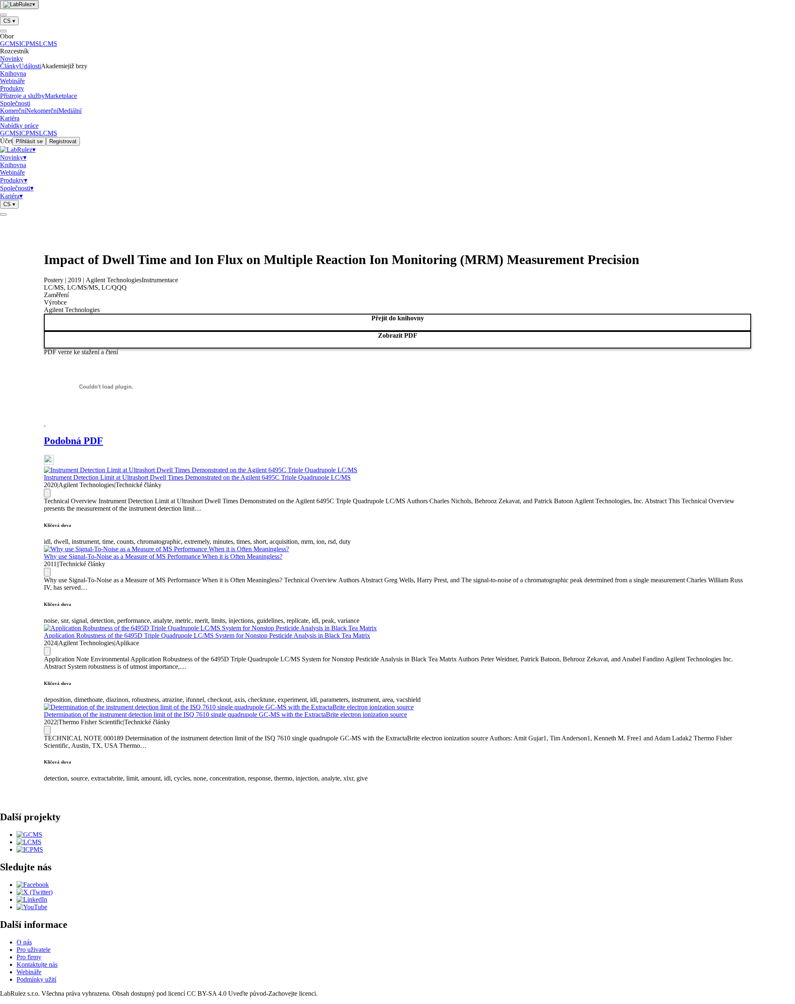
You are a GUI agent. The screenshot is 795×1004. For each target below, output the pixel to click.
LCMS (48, 43)
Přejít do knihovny (397, 318)
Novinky (11, 58)
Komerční (13, 110)
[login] (3, 214)
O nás (24, 942)
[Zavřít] (3, 31)
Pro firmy (29, 957)
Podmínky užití (36, 979)
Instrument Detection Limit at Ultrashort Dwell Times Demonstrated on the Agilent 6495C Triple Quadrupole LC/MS (197, 477)
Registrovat (63, 141)
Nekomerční (42, 110)
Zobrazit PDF (397, 335)
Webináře (12, 80)
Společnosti (15, 103)
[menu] (3, 15)
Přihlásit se (29, 141)
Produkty (12, 88)
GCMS (9, 43)
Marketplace (61, 95)
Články (9, 66)
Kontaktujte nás (37, 964)
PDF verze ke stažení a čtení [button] (81, 351)
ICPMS (29, 43)
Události (30, 66)
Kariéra (9, 118)
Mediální (70, 110)
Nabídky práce (19, 125)
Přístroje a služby (22, 95)
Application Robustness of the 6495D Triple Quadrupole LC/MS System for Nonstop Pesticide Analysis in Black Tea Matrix (207, 635)
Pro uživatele (34, 949)
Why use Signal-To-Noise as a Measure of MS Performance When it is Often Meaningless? (163, 556)
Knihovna (13, 73)
